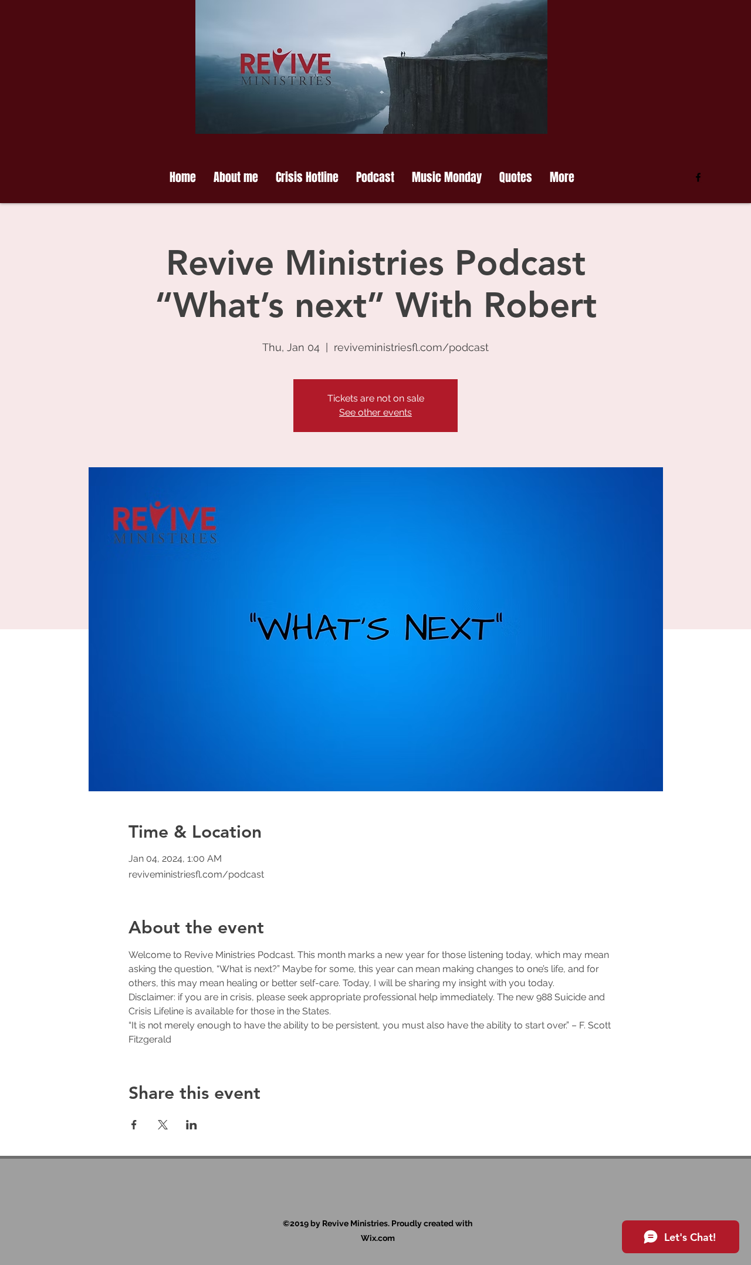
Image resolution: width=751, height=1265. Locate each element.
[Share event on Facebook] (134, 1124)
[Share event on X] (162, 1124)
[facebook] (698, 177)
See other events (375, 412)
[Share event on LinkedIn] (191, 1124)
